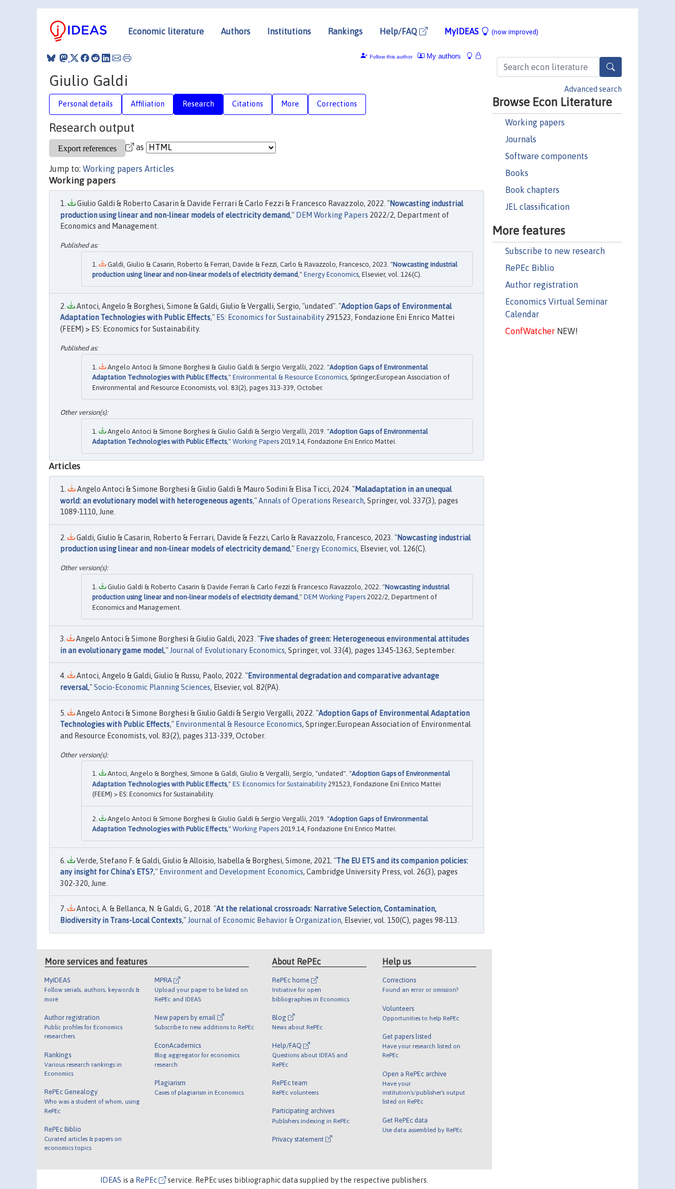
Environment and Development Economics (231, 872)
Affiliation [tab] (148, 104)
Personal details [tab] (85, 104)
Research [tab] (198, 104)
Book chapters (532, 189)
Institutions (289, 31)
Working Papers (256, 441)
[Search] (611, 67)
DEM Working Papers (332, 215)
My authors (443, 56)
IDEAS (110, 1180)
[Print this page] (127, 58)
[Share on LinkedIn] (106, 58)
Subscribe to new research (555, 251)
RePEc (147, 1180)
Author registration (541, 284)
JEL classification (537, 206)
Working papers (535, 122)
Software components (546, 156)
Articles (159, 168)
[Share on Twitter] (74, 58)
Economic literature (166, 31)
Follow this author (391, 57)
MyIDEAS (491, 31)
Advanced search (593, 89)
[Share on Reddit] (95, 58)
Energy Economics (331, 274)
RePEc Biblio (529, 267)
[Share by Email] (116, 58)
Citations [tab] (247, 104)
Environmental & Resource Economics (290, 377)
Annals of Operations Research (311, 500)
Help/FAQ (399, 31)
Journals (520, 139)
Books (516, 173)
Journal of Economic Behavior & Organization (264, 920)
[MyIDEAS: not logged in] (472, 56)
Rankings (345, 31)
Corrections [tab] (337, 104)
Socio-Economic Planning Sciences (152, 687)
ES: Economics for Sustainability (270, 317)
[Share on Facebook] (85, 58)
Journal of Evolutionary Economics (227, 650)
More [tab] (290, 104)
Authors (235, 31)
